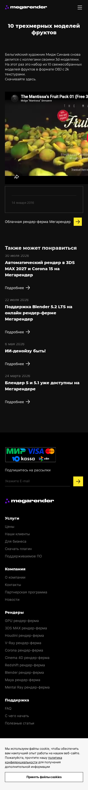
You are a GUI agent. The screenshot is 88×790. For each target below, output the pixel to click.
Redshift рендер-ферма (25, 665)
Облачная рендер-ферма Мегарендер (38, 222)
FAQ (8, 708)
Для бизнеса (15, 541)
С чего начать (17, 716)
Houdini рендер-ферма (24, 635)
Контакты (13, 585)
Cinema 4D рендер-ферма (27, 658)
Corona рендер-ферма (24, 650)
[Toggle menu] (80, 7)
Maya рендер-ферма (22, 680)
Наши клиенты (17, 534)
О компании (15, 577)
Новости (12, 599)
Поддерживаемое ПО (23, 556)
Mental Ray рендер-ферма (27, 687)
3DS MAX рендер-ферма (26, 628)
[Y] (78, 481)
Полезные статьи (19, 723)
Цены (9, 527)
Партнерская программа (26, 592)
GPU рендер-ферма (22, 621)
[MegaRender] (26, 7)
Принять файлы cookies (44, 777)
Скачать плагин (18, 549)
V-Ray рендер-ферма (23, 643)
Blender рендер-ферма (24, 672)
